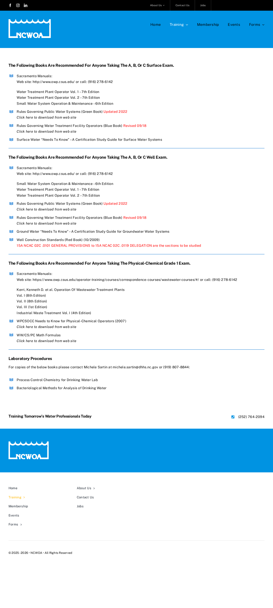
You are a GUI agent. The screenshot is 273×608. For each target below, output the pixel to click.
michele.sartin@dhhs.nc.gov (135, 367)
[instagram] (18, 5)
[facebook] (10, 5)
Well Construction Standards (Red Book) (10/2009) (58, 240)
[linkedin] (25, 5)
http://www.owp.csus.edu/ (54, 82)
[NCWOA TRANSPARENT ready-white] (30, 21)
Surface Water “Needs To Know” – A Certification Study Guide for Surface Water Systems (89, 140)
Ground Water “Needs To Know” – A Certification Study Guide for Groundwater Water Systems (93, 231)
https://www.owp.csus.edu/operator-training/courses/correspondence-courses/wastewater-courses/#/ (116, 280)
